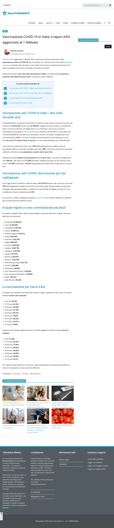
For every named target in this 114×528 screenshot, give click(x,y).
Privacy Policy (64, 460)
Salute (49, 23)
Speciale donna (94, 23)
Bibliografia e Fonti (37, 497)
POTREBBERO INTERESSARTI (14, 381)
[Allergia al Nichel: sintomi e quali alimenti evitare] (63, 416)
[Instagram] (109, 23)
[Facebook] (105, 23)
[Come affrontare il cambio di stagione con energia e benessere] (13, 393)
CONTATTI (7, 5)
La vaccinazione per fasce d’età (20, 103)
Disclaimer (63, 464)
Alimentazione (77, 23)
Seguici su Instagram (95, 466)
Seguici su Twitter (94, 469)
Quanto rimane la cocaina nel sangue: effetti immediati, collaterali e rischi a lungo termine (62, 405)
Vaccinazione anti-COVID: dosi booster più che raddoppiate (30, 93)
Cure (58, 23)
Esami (65, 23)
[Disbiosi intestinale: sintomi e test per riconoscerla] (13, 416)
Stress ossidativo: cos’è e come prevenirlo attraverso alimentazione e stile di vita (37, 405)
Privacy (1, 517)
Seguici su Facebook (95, 462)
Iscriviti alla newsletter (95, 459)
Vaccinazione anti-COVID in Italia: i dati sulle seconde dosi (30, 88)
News (40, 23)
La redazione (35, 492)
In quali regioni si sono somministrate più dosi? (26, 98)
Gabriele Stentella (16, 51)
